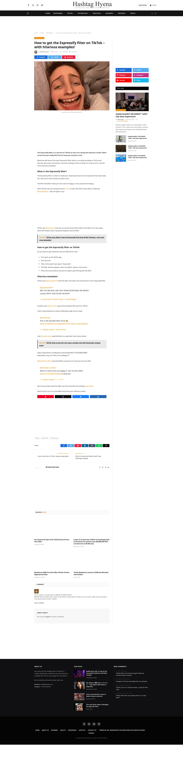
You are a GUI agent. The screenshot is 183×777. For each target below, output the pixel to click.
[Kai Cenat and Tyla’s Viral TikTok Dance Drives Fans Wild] (52, 527)
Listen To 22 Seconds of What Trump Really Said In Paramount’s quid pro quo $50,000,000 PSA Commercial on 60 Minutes (91, 542)
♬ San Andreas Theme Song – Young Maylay (58, 299)
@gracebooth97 (52, 281)
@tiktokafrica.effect (44, 361)
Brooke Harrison (44, 52)
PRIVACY (91, 733)
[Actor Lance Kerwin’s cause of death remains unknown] (79, 696)
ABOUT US (45, 730)
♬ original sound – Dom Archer (53, 329)
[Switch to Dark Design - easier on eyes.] (152, 13)
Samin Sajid (120, 119)
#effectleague (55, 374)
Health (63, 730)
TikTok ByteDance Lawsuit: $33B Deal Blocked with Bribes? (91, 573)
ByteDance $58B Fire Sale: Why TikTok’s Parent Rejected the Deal (51, 573)
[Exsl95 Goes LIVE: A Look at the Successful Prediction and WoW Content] (79, 673)
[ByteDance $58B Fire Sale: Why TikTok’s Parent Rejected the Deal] (52, 560)
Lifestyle (82, 730)
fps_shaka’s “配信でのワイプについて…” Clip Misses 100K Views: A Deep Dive (97, 684)
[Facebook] (28, 123)
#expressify (44, 323)
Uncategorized (120, 110)
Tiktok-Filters (39, 38)
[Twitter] (28, 128)
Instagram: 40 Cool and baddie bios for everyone (131, 681)
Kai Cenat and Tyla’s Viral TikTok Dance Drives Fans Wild (51, 541)
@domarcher (52, 306)
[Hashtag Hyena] (91, 5)
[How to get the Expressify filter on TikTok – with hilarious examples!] (71, 85)
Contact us (92, 730)
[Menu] (28, 13)
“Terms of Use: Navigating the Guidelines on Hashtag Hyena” (122, 730)
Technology (83, 13)
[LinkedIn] (28, 132)
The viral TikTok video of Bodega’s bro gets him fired (97, 705)
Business (109, 13)
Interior (121, 13)
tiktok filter (44, 438)
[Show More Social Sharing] (78, 57)
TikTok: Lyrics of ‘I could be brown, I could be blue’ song (132, 688)
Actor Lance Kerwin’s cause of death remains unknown (96, 695)
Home (48, 13)
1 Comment (64, 52)
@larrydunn (50, 228)
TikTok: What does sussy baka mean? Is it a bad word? (131, 696)
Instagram (57, 13)
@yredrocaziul (46, 336)
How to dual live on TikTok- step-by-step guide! (53, 456)
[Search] (155, 13)
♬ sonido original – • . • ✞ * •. (52, 379)
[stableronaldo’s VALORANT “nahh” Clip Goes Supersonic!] (132, 102)
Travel (133, 13)
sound (67, 189)
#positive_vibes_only (70, 323)
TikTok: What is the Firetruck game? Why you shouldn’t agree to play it (130, 674)
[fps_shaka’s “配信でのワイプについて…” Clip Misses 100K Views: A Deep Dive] (79, 685)
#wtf (51, 323)
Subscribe (143, 5)
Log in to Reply (39, 603)
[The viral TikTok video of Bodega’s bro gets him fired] (79, 707)
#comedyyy (57, 323)
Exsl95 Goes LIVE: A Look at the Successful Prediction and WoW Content (96, 673)
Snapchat (97, 13)
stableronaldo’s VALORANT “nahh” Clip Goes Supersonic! (132, 115)
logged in (48, 617)
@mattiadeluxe (42, 191)
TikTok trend (54, 438)
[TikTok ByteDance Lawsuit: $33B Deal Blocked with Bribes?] (91, 560)
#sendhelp (83, 323)
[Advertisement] (91, 24)
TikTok (70, 13)
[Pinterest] (28, 137)
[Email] (28, 142)
